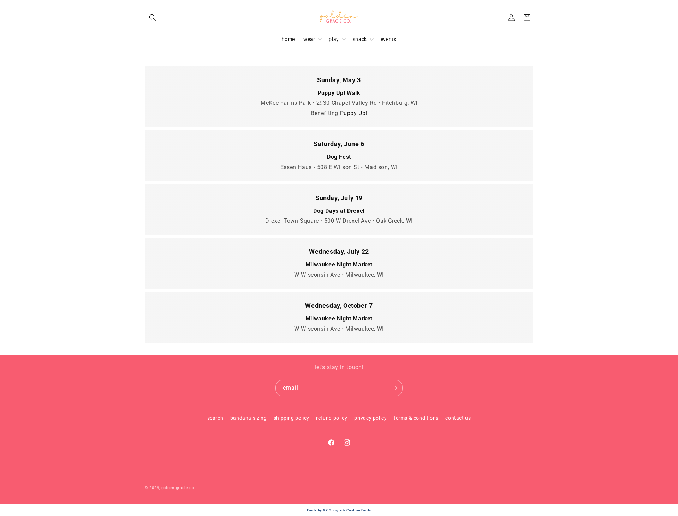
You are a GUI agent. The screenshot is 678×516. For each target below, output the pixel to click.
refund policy (331, 418)
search (215, 418)
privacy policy (370, 418)
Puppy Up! (353, 113)
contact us (458, 418)
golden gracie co (177, 488)
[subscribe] (394, 388)
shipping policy (291, 418)
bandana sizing (248, 418)
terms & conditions (416, 418)
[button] (152, 17)
